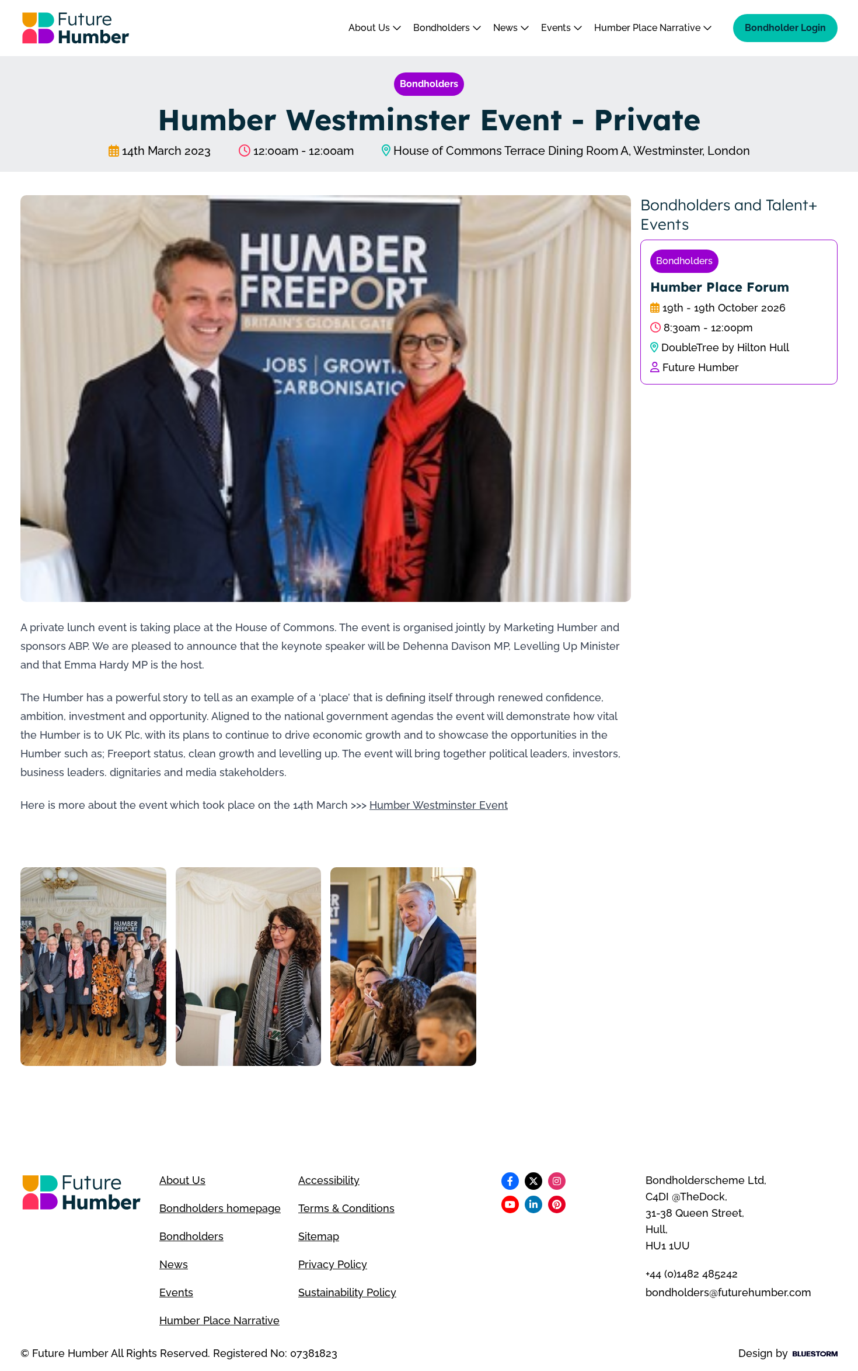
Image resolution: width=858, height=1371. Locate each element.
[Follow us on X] (533, 1181)
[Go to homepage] (75, 28)
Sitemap (318, 1236)
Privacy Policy (332, 1264)
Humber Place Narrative (648, 27)
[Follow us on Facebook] (510, 1181)
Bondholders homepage (220, 1208)
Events (557, 27)
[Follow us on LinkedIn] (533, 1204)
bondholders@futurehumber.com (728, 1292)
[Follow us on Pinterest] (557, 1204)
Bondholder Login (785, 27)
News (506, 27)
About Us (370, 27)
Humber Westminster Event (438, 805)
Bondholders (442, 27)
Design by (763, 1353)
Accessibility (329, 1180)
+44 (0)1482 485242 (692, 1274)
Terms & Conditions (346, 1208)
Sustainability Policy (347, 1292)
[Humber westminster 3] (403, 966)
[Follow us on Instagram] (557, 1181)
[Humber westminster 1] (93, 966)
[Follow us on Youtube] (510, 1204)
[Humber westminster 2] (249, 966)
